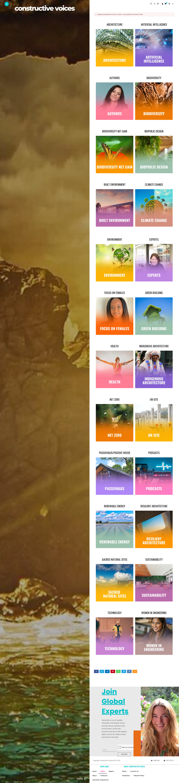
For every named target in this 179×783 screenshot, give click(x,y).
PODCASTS (154, 453)
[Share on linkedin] (107, 671)
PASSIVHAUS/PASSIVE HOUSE (114, 453)
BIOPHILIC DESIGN (154, 131)
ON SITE (154, 399)
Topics (102, 771)
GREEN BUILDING (154, 292)
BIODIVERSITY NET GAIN (114, 131)
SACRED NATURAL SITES (114, 559)
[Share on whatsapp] (118, 671)
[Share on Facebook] (96, 671)
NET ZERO (115, 399)
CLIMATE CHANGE (154, 184)
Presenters (126, 776)
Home (94, 771)
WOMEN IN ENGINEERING (154, 613)
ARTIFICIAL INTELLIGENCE (154, 24)
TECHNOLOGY (115, 613)
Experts (111, 771)
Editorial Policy (139, 776)
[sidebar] (173, 3)
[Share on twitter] (101, 671)
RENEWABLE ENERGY (114, 506)
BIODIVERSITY (154, 78)
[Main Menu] (6, 4)
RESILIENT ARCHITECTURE (153, 506)
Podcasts (103, 776)
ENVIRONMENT (114, 239)
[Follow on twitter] (154, 4)
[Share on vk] (129, 671)
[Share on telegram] (123, 671)
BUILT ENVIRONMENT (114, 184)
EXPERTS (154, 239)
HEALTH (115, 346)
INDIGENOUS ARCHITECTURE (154, 346)
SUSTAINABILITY (154, 559)
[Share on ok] (134, 671)
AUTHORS (114, 78)
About (94, 776)
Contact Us (134, 771)
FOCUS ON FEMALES (114, 292)
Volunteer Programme (100, 780)
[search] (169, 4)
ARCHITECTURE (115, 24)
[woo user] (162, 4)
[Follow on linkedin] (158, 4)
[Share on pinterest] (112, 671)
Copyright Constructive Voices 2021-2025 (106, 760)
